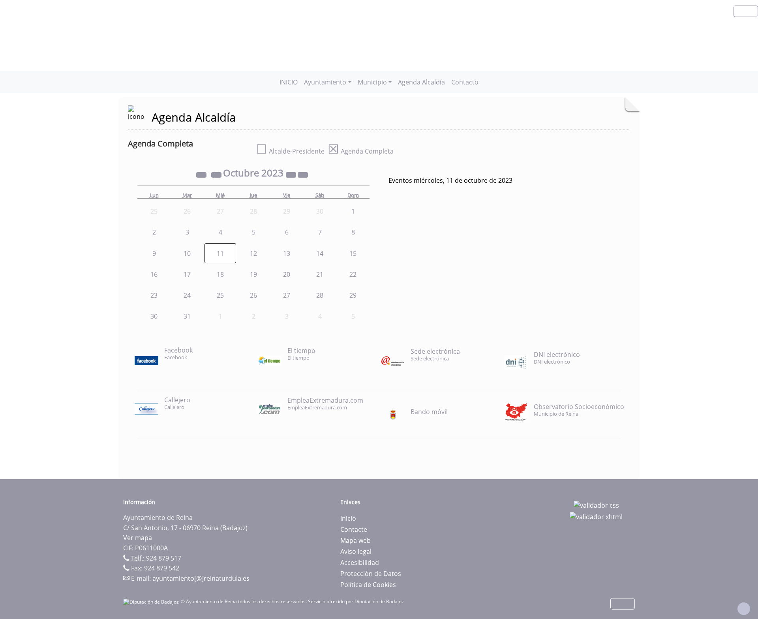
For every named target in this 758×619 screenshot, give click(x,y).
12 (253, 253)
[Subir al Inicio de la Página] (743, 608)
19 (253, 274)
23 (154, 295)
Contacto (464, 82)
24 (187, 295)
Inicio (348, 518)
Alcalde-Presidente (290, 151)
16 (154, 274)
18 (220, 274)
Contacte (353, 529)
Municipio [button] (372, 82)
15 (352, 253)
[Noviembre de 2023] (303, 174)
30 (154, 316)
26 (253, 295)
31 (187, 316)
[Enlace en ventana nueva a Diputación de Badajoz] (152, 601)
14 (319, 253)
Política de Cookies (368, 584)
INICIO (289, 82)
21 (319, 274)
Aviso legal (355, 551)
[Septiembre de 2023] (217, 174)
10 (187, 253)
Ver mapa (137, 537)
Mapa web (355, 540)
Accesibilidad (359, 562)
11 (220, 253)
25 (220, 295)
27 (286, 295)
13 (286, 253)
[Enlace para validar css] (596, 504)
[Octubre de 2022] (202, 174)
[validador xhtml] (596, 516)
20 (286, 274)
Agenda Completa (361, 151)
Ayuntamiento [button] (325, 82)
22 (352, 274)
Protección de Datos (370, 573)
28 (319, 295)
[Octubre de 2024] (292, 174)
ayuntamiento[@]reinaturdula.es (201, 578)
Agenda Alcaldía (421, 82)
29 (352, 295)
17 (187, 274)
